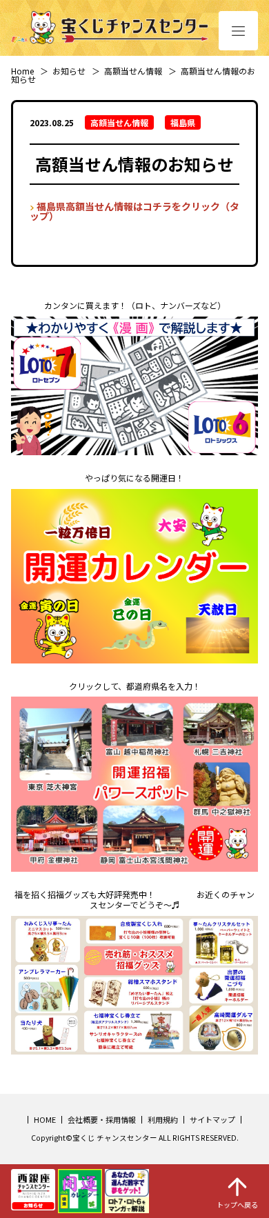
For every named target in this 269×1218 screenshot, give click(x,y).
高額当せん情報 (133, 71)
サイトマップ (212, 1119)
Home (22, 71)
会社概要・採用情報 (102, 1119)
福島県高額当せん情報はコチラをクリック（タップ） (134, 211)
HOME (45, 1119)
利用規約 (163, 1119)
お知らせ (69, 71)
